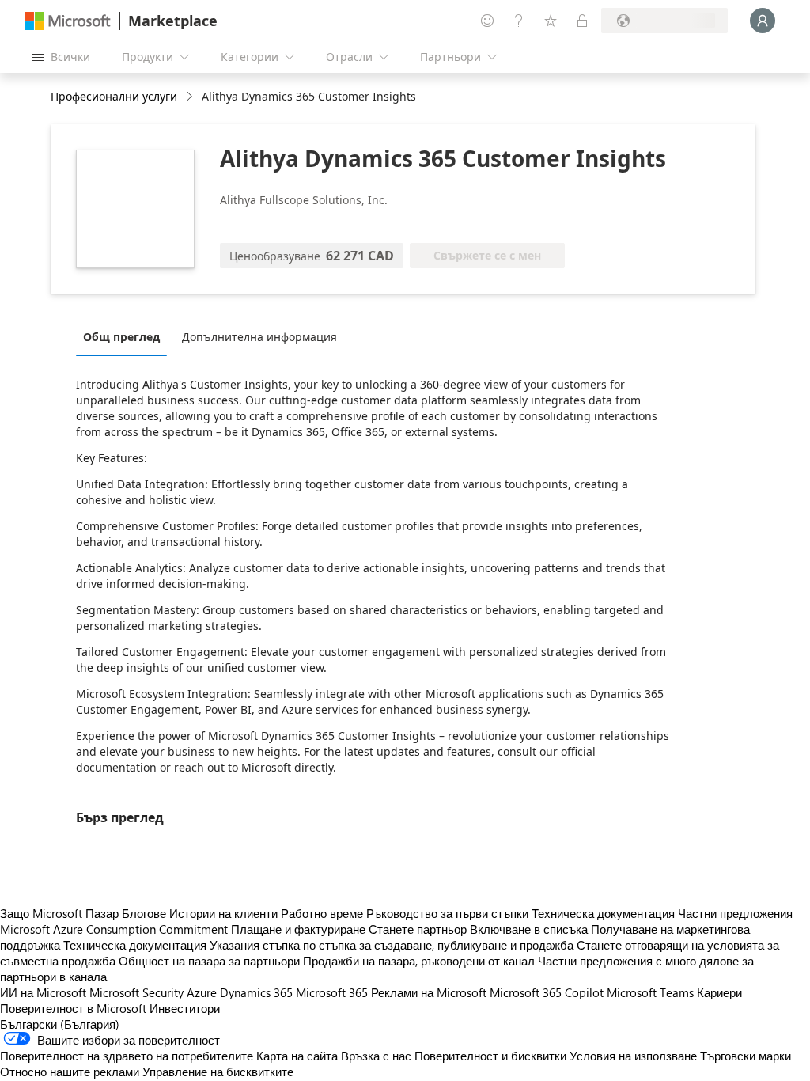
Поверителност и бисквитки (490, 1056)
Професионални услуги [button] (114, 96)
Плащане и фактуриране (298, 929)
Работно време (322, 913)
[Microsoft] (68, 21)
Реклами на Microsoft (428, 992)
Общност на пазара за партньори (209, 961)
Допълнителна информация (259, 336)
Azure (202, 992)
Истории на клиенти (223, 913)
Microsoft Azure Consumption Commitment (115, 929)
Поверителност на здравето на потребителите (126, 1056)
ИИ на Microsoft (43, 992)
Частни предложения (735, 913)
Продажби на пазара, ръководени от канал (419, 961)
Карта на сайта (297, 1056)
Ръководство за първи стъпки (447, 913)
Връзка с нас (376, 1056)
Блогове (144, 913)
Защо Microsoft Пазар (59, 913)
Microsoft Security (136, 992)
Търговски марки (745, 1056)
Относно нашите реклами (69, 1071)
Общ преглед (121, 336)
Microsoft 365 (332, 992)
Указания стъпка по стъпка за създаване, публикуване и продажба (391, 945)
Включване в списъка (529, 929)
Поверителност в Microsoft (73, 1008)
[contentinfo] (191, 97)
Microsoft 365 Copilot (547, 992)
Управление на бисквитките (217, 1071)
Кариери (719, 992)
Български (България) (59, 1024)
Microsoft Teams (650, 992)
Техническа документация (603, 913)
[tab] (125, 336)
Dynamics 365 (256, 992)
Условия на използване (633, 1056)
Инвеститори (185, 1008)
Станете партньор (418, 929)
